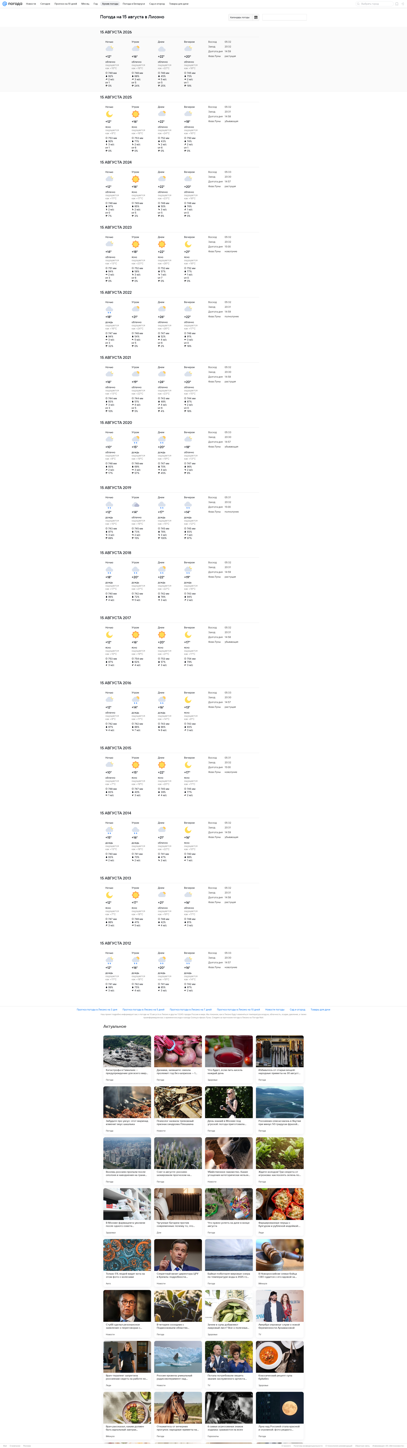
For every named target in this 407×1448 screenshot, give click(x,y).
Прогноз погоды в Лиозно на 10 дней (238, 1009)
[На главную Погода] (14, 4)
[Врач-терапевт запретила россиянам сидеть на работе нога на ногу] (127, 1365)
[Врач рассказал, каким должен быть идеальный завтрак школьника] (127, 1416)
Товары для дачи (320, 1009)
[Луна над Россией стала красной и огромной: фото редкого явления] (280, 1416)
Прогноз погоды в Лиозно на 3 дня (97, 1009)
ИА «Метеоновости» (395, 1446)
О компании (15, 1446)
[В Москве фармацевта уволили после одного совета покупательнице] (127, 1212)
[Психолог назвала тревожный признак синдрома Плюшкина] (178, 1110)
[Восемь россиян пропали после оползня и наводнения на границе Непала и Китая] (127, 1161)
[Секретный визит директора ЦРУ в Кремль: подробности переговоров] (178, 1263)
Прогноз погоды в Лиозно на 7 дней (191, 1009)
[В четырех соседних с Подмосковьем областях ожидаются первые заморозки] (178, 1314)
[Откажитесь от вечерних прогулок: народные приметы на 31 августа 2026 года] (178, 1416)
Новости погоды (274, 1009)
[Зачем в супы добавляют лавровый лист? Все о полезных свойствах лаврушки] (229, 1314)
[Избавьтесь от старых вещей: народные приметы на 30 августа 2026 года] (280, 1059)
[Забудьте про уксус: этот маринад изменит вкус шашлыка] (127, 1110)
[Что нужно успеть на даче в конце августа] (229, 1212)
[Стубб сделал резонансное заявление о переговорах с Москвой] (127, 1314)
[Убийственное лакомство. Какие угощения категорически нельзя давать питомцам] (229, 1161)
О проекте (286, 1446)
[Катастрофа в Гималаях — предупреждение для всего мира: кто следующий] (127, 1059)
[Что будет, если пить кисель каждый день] (229, 1059)
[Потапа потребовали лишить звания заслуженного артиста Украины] (229, 1365)
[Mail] (5, 4)
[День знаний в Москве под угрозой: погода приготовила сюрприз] (229, 1110)
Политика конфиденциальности (308, 1446)
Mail (5, 1446)
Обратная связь (362, 1446)
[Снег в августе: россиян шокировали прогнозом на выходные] (178, 1161)
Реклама (27, 1446)
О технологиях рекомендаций (338, 1446)
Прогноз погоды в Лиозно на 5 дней (143, 1009)
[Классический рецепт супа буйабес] (280, 1365)
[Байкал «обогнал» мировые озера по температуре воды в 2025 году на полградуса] (229, 1263)
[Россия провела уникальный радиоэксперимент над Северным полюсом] (178, 1365)
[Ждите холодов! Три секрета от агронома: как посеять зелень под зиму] (280, 1161)
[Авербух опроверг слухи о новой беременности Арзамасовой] (280, 1314)
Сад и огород (297, 1009)
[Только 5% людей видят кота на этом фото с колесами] (127, 1263)
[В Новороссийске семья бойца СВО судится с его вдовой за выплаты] (280, 1263)
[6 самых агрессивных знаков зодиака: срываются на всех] (229, 1416)
